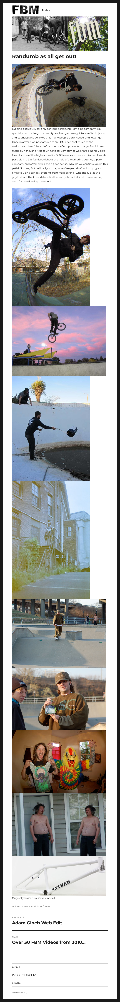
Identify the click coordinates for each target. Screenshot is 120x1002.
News (47, 906)
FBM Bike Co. (18, 992)
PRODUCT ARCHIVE (24, 975)
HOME (16, 967)
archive (16, 906)
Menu (46, 9)
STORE (16, 982)
